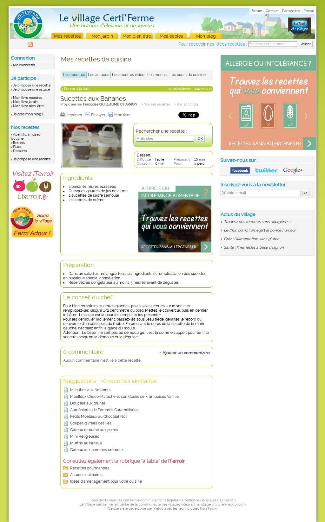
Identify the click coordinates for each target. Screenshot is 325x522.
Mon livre (122, 115)
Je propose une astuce (31, 89)
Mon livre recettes (27, 98)
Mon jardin (102, 36)
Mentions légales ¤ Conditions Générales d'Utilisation (193, 500)
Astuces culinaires (86, 475)
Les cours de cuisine (187, 75)
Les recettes (74, 75)
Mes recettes (67, 36)
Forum (256, 11)
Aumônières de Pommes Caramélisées (104, 410)
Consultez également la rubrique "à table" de (124, 461)
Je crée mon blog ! (28, 114)
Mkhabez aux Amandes (90, 390)
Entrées (19, 143)
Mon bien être (137, 36)
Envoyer (98, 115)
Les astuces (98, 75)
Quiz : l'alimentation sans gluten (251, 239)
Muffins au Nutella (86, 443)
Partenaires (291, 11)
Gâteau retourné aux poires (94, 430)
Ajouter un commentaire (185, 352)
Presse (308, 11)
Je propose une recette (31, 85)
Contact (272, 11)
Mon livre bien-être (28, 106)
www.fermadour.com (229, 504)
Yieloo (158, 508)
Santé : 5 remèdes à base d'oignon (254, 247)
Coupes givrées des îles (90, 423)
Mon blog (206, 36)
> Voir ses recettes (155, 104)
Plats (17, 147)
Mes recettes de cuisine (96, 59)
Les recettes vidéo (128, 75)
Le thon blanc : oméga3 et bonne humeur (260, 230)
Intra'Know (208, 508)
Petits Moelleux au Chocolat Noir (99, 416)
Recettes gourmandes (89, 468)
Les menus (157, 75)
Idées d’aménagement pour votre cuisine (106, 481)
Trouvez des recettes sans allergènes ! (257, 222)
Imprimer (74, 115)
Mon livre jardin (25, 102)
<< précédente (179, 89)
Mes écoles (171, 36)
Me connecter (24, 65)
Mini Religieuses (84, 436)
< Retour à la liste (75, 89)
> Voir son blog (186, 104)
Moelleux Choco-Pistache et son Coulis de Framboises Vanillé (124, 396)
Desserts (20, 151)
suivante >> (203, 89)
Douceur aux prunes (88, 403)
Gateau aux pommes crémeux (96, 450)
